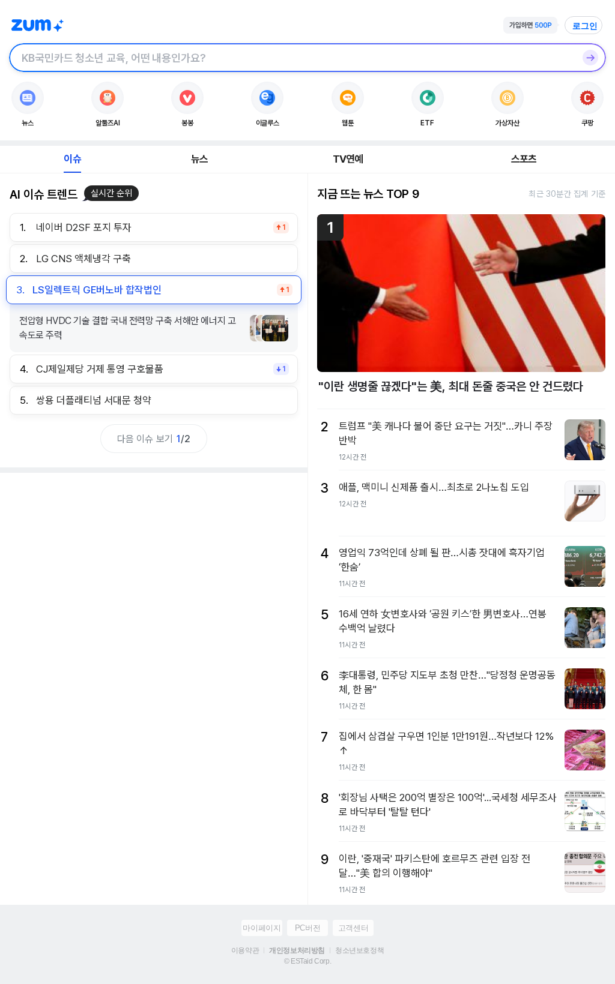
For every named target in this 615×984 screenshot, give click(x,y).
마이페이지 (261, 927)
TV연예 (348, 159)
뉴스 (199, 159)
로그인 (585, 26)
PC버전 (307, 927)
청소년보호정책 (359, 950)
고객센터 (353, 927)
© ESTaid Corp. (307, 961)
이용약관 (245, 950)
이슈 (72, 159)
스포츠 (524, 159)
